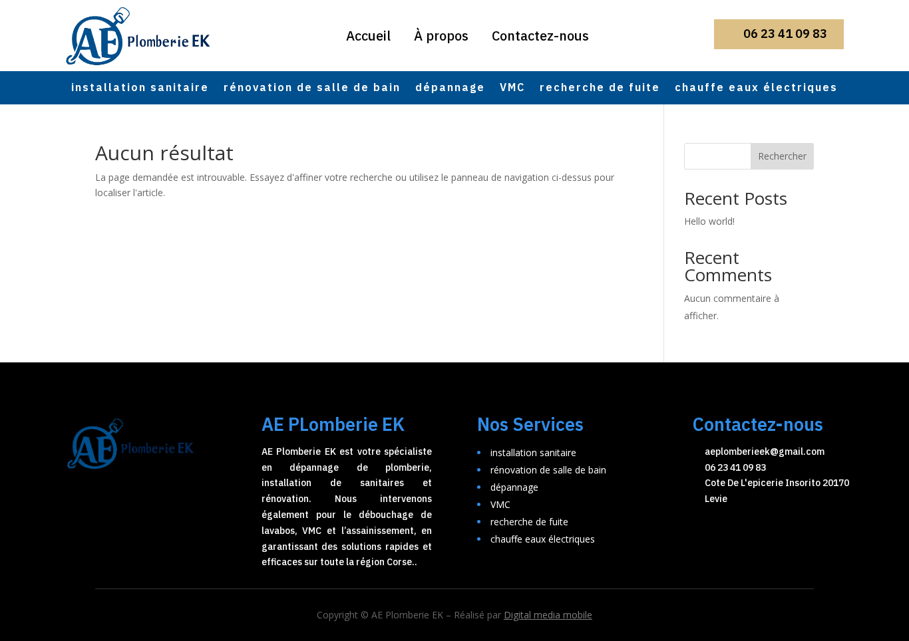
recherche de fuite (600, 89)
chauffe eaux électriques (756, 89)
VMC (512, 89)
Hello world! (709, 221)
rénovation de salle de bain (312, 89)
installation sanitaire (140, 89)
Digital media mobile (548, 614)
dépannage (450, 89)
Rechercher (782, 156)
